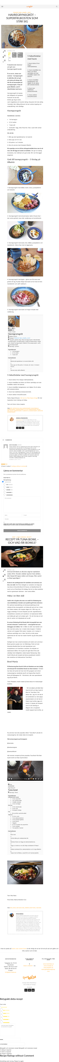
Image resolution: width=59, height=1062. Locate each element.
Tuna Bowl (38, 907)
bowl (11, 907)
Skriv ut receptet (20, 55)
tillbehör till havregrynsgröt (29, 410)
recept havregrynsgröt (16, 410)
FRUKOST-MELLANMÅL (20, 12)
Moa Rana (19, 914)
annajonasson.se (19, 419)
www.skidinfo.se (48, 967)
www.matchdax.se (48, 964)
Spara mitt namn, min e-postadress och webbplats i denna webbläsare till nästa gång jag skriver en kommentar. (19, 524)
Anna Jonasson (22, 418)
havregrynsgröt (20, 409)
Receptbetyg (7, 477)
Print (10, 328)
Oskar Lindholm (27, 965)
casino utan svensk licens (19, 948)
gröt (11, 408)
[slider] (17, 779)
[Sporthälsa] (29, 6)
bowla (14, 907)
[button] (8, 53)
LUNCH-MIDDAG (21, 537)
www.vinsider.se (48, 965)
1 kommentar (8, 440)
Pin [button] (14, 328)
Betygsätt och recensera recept (9, 1048)
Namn (1, 1039)
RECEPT (29, 537)
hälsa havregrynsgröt (25, 408)
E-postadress (3, 1044)
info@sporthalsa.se (10, 972)
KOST (29, 12)
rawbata (27, 907)
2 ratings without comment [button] (19, 466)
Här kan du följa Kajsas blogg (28, 398)
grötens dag (16, 408)
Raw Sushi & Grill (21, 907)
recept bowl (33, 907)
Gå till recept (14, 55)
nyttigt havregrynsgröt (31, 409)
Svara (39, 444)
